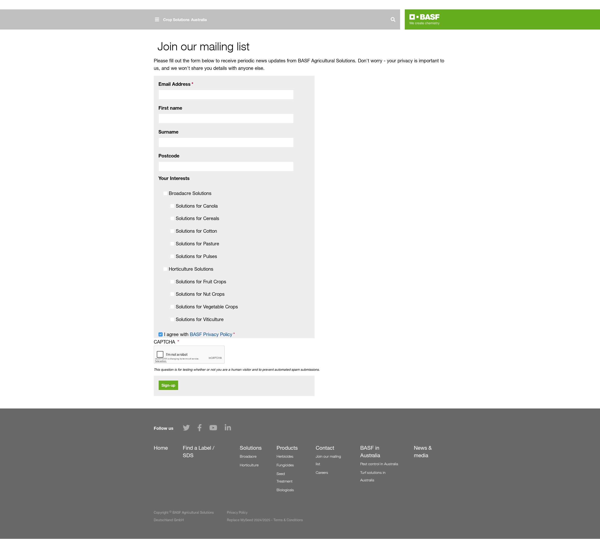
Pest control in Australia (379, 464)
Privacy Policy (237, 512)
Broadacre (248, 456)
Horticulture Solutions (191, 269)
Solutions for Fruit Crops (201, 281)
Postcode (168, 155)
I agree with (198, 334)
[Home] (424, 19)
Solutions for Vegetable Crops (207, 307)
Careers (322, 472)
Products (287, 448)
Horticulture (249, 465)
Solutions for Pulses (196, 256)
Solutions (251, 448)
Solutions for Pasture (197, 244)
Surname (168, 132)
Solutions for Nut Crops (200, 294)
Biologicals (285, 490)
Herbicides (285, 456)
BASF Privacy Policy (211, 334)
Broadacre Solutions (190, 193)
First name (170, 108)
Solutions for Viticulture (200, 319)
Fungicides (285, 465)
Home (161, 448)
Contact (325, 448)
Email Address (174, 84)
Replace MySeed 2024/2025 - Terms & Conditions (265, 520)
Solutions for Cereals (197, 218)
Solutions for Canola (197, 206)
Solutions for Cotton (196, 231)
